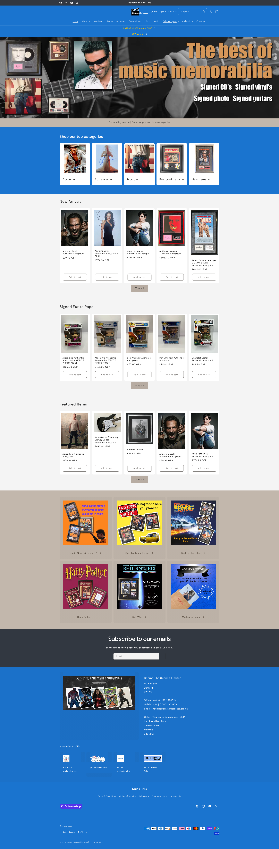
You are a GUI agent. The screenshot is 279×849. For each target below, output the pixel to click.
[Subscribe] (162, 656)
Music (131, 179)
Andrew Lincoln (135, 449)
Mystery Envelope (191, 617)
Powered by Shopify (82, 842)
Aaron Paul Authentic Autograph (73, 455)
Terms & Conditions (107, 796)
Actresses (102, 179)
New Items (199, 179)
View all (139, 288)
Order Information (127, 796)
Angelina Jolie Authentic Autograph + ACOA (106, 253)
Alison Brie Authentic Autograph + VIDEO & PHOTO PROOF (73, 360)
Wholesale (144, 796)
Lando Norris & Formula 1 (83, 553)
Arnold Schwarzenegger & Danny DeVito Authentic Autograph (204, 263)
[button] (170, 21)
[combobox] (192, 11)
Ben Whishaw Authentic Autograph (139, 359)
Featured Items (170, 179)
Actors (67, 179)
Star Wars (137, 617)
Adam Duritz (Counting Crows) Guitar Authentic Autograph (106, 440)
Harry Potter (83, 617)
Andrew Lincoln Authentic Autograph (73, 252)
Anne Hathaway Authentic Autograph (138, 252)
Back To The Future (191, 553)
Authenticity (176, 796)
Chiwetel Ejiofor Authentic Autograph (202, 359)
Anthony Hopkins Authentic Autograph (170, 252)
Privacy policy (98, 842)
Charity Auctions (160, 796)
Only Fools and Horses (137, 553)
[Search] (204, 11)
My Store (70, 842)
